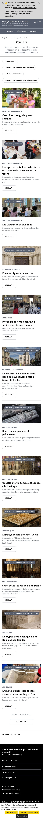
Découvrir (21, 31)
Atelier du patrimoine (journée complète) (20, 80)
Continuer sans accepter (29, 812)
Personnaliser (22, 816)
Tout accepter (11, 812)
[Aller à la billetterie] (35, 22)
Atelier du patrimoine (13, 74)
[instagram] (7, 761)
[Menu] (40, 22)
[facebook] (11, 761)
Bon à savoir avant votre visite (24, 8)
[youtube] (16, 761)
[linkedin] (3, 761)
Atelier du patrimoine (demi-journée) (19, 67)
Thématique (9, 61)
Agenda (33, 31)
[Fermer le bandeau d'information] (39, 3)
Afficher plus (21, 722)
